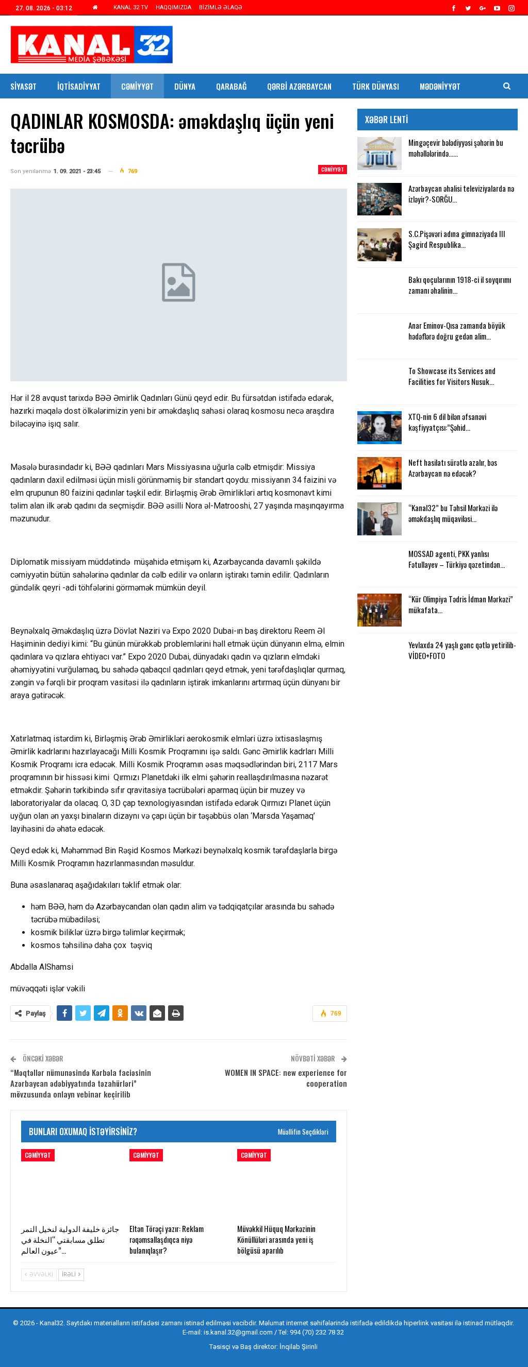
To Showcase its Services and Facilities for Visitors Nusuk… (452, 376)
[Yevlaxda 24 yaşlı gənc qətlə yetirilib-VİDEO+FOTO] (379, 655)
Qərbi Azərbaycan (299, 86)
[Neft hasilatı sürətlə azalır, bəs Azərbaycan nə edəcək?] (379, 473)
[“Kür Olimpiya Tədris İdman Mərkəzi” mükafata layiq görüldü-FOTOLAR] (379, 610)
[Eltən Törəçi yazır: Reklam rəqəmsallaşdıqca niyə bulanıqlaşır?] (178, 1183)
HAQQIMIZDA (173, 7)
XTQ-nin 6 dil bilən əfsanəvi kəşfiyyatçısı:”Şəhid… (447, 422)
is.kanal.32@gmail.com (238, 1332)
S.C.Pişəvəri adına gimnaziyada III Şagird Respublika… (456, 239)
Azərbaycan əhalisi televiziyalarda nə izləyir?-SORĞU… (461, 193)
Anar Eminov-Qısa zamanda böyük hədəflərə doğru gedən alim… (456, 330)
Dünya (184, 86)
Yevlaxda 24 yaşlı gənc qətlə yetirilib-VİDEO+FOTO (462, 650)
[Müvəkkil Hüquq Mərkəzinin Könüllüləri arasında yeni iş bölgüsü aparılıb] (286, 1183)
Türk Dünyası (375, 86)
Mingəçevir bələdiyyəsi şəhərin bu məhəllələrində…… (455, 148)
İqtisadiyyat (79, 86)
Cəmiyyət (137, 86)
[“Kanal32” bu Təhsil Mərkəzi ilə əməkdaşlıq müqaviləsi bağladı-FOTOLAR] (379, 518)
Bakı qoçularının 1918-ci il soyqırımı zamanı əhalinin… (459, 285)
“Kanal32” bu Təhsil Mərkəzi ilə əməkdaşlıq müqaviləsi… (453, 513)
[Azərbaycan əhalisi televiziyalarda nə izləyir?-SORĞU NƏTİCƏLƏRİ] (379, 199)
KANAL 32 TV (130, 7)
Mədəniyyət (440, 86)
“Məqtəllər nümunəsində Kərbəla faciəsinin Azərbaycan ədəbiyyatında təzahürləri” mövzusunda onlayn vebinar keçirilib (80, 1083)
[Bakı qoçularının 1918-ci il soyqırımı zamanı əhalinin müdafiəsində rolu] (379, 290)
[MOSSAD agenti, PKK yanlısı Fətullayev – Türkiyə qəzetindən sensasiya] (379, 564)
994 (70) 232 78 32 (317, 1332)
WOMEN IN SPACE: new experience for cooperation (286, 1078)
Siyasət (23, 86)
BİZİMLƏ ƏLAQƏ (220, 7)
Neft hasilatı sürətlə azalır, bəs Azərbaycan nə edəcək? (452, 468)
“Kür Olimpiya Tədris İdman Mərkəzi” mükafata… (460, 604)
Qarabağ (231, 86)
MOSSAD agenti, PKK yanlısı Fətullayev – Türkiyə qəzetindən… (456, 559)
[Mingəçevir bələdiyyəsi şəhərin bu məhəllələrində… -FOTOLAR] (379, 153)
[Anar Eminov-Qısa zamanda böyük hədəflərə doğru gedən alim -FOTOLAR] (379, 336)
